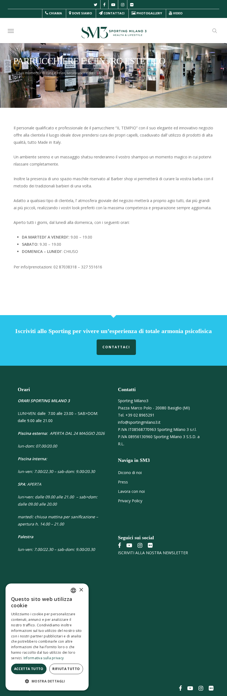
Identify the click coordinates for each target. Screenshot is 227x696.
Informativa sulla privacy (44, 658)
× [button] (81, 590)
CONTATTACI (116, 347)
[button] (11, 30)
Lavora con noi (131, 491)
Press (123, 482)
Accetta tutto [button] (28, 668)
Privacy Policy (130, 500)
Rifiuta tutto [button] (66, 668)
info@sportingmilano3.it (139, 422)
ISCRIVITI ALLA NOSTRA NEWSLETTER (153, 552)
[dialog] (47, 637)
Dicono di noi (130, 472)
